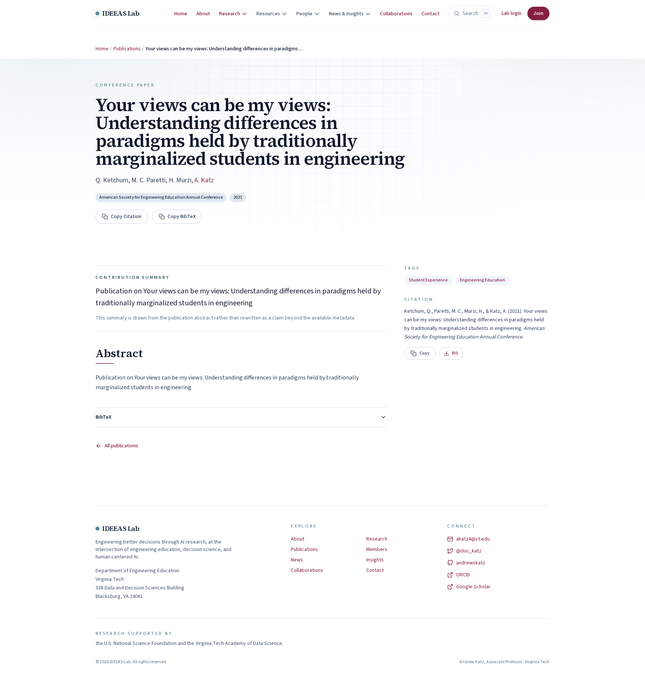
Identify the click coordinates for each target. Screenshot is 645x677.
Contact (430, 14)
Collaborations (396, 14)
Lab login (511, 13)
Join (538, 13)
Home (180, 14)
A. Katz (204, 180)
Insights (375, 560)
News (297, 560)
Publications (127, 49)
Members (376, 549)
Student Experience (428, 280)
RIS (455, 353)
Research (376, 539)
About (203, 14)
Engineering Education (482, 280)
